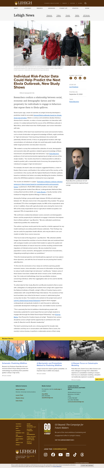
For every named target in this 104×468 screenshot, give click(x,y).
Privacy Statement (57, 466)
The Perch (18, 424)
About (16, 8)
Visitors (72, 3)
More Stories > (99, 379)
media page (57, 389)
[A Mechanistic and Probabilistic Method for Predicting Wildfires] (52, 350)
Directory (18, 426)
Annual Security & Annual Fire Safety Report (31, 438)
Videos (59, 15)
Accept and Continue (87, 465)
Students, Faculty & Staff (51, 3)
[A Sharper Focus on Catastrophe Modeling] (86, 350)
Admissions (51, 8)
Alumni (80, 3)
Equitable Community (30, 430)
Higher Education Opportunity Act (31, 425)
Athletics (75, 8)
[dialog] (52, 466)
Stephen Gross (20, 398)
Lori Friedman (73, 87)
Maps (17, 428)
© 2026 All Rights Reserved (82, 463)
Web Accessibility (19, 435)
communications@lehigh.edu (76, 402)
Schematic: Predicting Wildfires (14, 363)
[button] (85, 3)
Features (49, 15)
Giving (87, 8)
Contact (18, 430)
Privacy (18, 445)
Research (40, 8)
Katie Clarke (19, 401)
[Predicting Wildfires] (17, 350)
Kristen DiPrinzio (20, 389)
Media (77, 15)
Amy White (45, 394)
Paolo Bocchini (74, 101)
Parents (64, 3)
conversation (60, 449)
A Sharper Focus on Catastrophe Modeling (84, 364)
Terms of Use (19, 442)
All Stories (86, 15)
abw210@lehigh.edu (47, 398)
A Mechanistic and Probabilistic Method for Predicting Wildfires (49, 364)
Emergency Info (20, 433)
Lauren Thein (19, 395)
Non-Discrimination (31, 433)
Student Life (63, 8)
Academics (27, 8)
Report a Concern (29, 442)
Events (68, 15)
